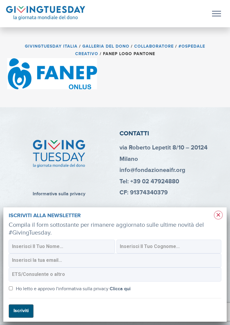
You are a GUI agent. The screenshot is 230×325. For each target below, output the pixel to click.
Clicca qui (120, 289)
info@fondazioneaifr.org (152, 170)
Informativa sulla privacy (59, 194)
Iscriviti (21, 311)
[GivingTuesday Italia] (45, 13)
